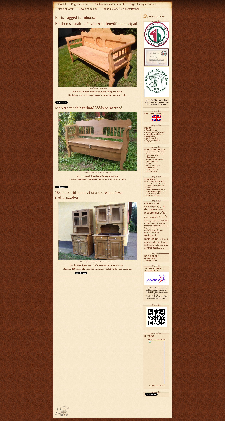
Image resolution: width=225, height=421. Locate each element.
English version (80, 4)
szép (157, 245)
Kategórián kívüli (152, 162)
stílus (155, 242)
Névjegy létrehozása (156, 385)
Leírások (149, 164)
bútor (163, 212)
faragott (149, 221)
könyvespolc (165, 226)
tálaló (166, 245)
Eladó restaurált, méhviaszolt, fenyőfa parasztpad (96, 23)
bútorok (147, 217)
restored (163, 238)
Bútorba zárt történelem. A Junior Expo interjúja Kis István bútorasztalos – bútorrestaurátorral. (155, 193)
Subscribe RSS (156, 16)
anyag (158, 207)
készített (157, 226)
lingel (146, 228)
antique (153, 207)
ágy (146, 248)
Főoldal (61, 4)
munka (156, 228)
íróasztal (153, 247)
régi (146, 242)
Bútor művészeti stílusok (155, 154)
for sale (165, 220)
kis (157, 223)
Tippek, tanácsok (152, 169)
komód (162, 223)
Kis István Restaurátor (156, 339)
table (161, 245)
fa (145, 220)
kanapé (153, 223)
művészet (159, 230)
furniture (147, 223)
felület (155, 221)
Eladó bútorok (65, 8)
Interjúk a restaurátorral (154, 160)
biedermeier (151, 212)
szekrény (162, 242)
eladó (162, 216)
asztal (154, 209)
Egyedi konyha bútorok (143, 4)
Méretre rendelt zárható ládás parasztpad (88, 108)
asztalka (161, 210)
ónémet (161, 248)
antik (146, 206)
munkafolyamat (149, 230)
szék (146, 244)
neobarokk (150, 232)
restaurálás (151, 238)
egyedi (153, 217)
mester (151, 228)
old (158, 233)
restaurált (150, 235)
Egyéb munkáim (88, 8)
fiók (159, 221)
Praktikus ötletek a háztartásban (121, 8)
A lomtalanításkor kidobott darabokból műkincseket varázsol (155, 186)
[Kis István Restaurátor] (156, 383)
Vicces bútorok (151, 171)
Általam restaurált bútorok (109, 4)
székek (152, 245)
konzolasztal (149, 226)
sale (150, 242)
